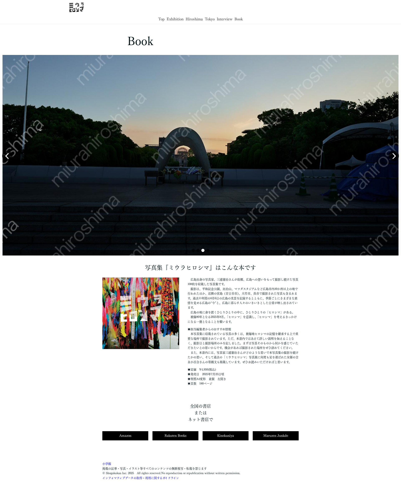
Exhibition (175, 19)
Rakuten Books (176, 435)
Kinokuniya (225, 435)
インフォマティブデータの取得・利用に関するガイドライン (140, 478)
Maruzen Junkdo (275, 435)
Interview (224, 19)
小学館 (106, 463)
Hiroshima (194, 19)
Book (239, 19)
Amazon (125, 435)
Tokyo (210, 19)
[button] (193, 250)
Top (161, 19)
